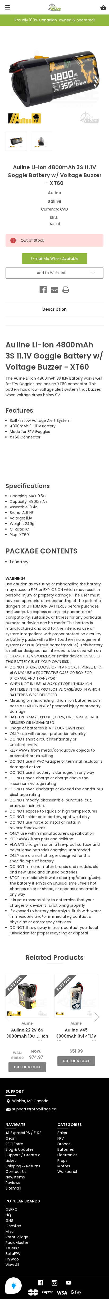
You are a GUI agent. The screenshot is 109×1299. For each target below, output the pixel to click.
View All (12, 1264)
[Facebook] (43, 289)
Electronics (67, 1155)
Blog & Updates (20, 1149)
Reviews (13, 1182)
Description (54, 309)
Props (62, 1160)
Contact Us (16, 1171)
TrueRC (12, 1248)
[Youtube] (68, 1283)
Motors (63, 1166)
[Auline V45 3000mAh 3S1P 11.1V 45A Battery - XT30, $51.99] (76, 996)
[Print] (66, 289)
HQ (8, 1214)
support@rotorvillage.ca (34, 1109)
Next (97, 1017)
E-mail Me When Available (55, 258)
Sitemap (13, 1188)
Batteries (65, 1149)
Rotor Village (17, 1237)
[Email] (54, 289)
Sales (62, 1132)
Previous (7, 1017)
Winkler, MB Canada (30, 1101)
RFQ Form (14, 1144)
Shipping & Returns (23, 1166)
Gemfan (13, 1226)
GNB (9, 1220)
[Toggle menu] (7, 7)
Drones (63, 1144)
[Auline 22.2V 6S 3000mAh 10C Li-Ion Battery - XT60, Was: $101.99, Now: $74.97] (27, 996)
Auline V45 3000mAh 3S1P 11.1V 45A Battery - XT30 (76, 1036)
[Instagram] (54, 1283)
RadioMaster (17, 1242)
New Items (15, 1177)
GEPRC (11, 1209)
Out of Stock (27, 1066)
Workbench (68, 1171)
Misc (10, 1231)
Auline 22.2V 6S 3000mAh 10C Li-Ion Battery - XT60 (27, 1036)
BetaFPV (13, 1253)
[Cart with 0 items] (103, 8)
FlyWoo (12, 1259)
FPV (60, 1138)
